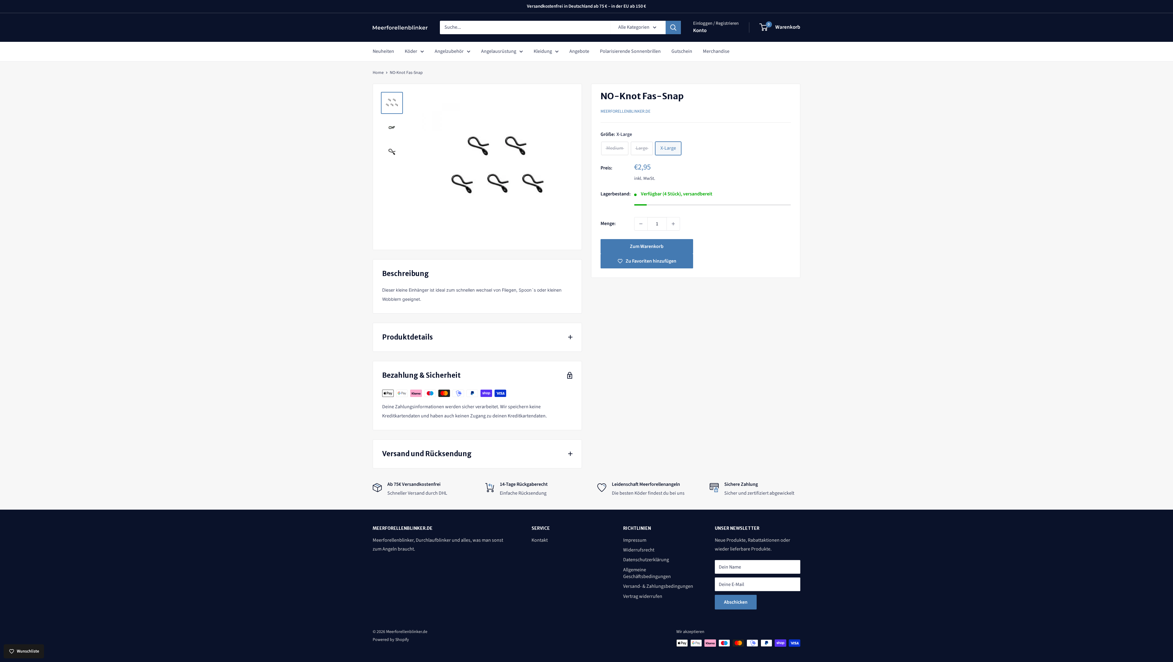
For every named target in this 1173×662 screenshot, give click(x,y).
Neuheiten (383, 51)
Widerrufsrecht (638, 550)
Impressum (634, 540)
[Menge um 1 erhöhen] (673, 223)
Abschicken (735, 602)
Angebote (579, 51)
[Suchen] (673, 27)
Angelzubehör (449, 51)
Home (378, 73)
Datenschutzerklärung (646, 559)
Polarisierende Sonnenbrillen (630, 51)
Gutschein (681, 51)
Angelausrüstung (498, 51)
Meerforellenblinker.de (625, 111)
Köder (411, 51)
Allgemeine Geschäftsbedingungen (647, 573)
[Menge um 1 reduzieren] (640, 223)
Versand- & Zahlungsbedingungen (658, 586)
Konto (700, 30)
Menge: (608, 223)
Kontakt (540, 540)
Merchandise (716, 51)
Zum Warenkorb (646, 246)
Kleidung (543, 51)
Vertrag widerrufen (642, 596)
